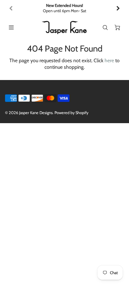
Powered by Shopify (71, 112)
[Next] (117, 8)
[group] (64, 8)
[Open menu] (11, 27)
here (109, 60)
